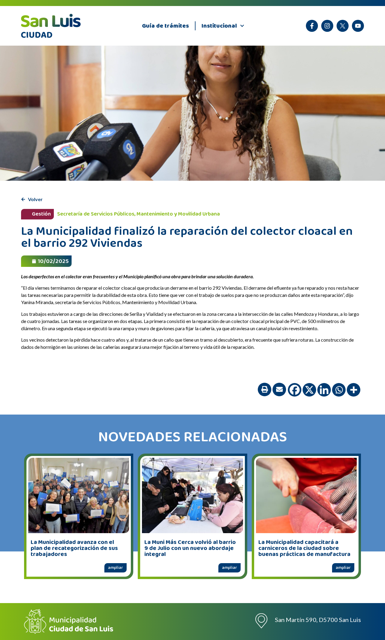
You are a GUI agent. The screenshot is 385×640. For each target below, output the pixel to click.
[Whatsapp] (339, 390)
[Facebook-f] (312, 26)
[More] (353, 390)
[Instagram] (327, 26)
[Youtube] (358, 26)
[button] (264, 389)
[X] (343, 26)
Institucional (219, 26)
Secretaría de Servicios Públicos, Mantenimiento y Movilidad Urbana (138, 214)
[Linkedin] (324, 390)
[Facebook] (294, 390)
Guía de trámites (165, 26)
